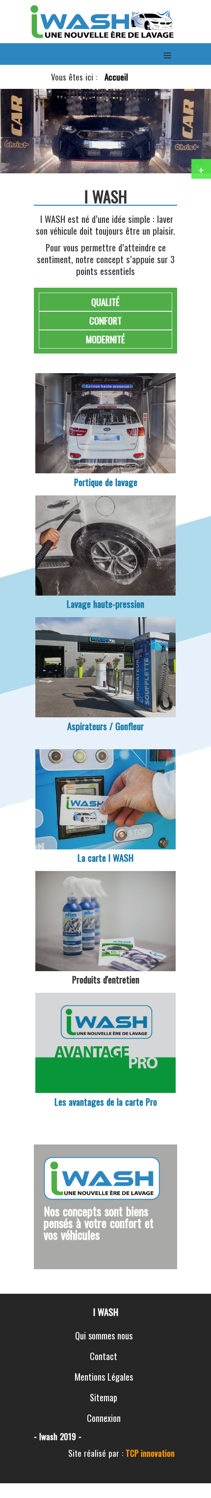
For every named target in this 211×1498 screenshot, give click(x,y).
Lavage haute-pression (105, 603)
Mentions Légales (104, 1376)
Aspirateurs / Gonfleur (105, 726)
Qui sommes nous (103, 1335)
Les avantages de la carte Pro (105, 1101)
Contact (103, 1356)
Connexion (104, 1418)
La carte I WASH (105, 857)
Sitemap (103, 1397)
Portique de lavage (105, 482)
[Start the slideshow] (181, 131)
